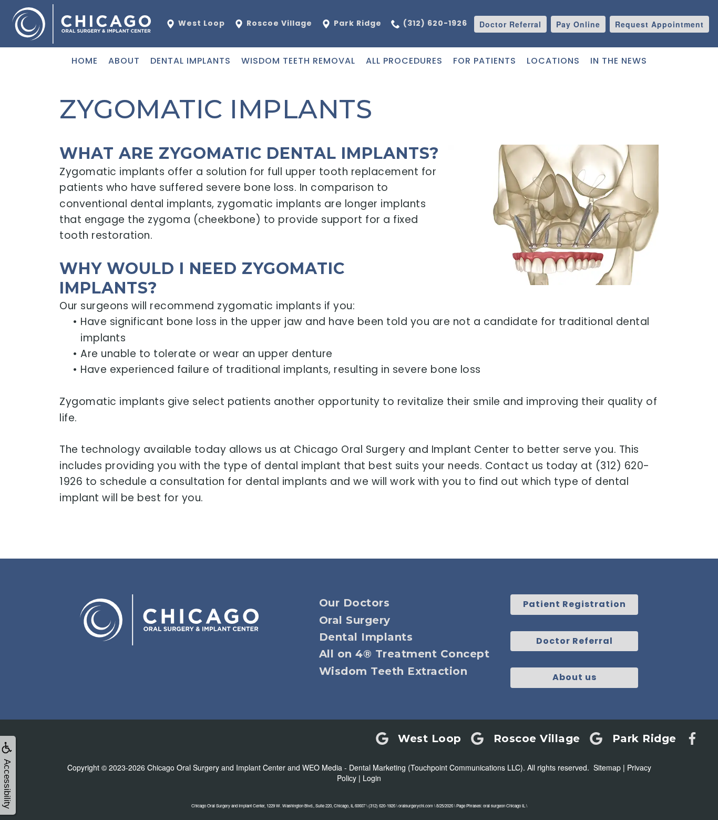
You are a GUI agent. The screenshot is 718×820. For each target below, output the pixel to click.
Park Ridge (357, 23)
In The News (618, 61)
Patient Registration (574, 604)
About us (574, 677)
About (124, 61)
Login (372, 778)
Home (84, 61)
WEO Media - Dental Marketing (354, 767)
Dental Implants (190, 61)
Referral (510, 24)
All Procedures (404, 61)
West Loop (200, 23)
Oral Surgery (355, 620)
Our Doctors (354, 602)
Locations (553, 61)
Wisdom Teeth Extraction (393, 671)
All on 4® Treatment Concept (404, 653)
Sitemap (607, 767)
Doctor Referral (574, 641)
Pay (578, 24)
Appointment (659, 24)
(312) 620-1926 (435, 23)
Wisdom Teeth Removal (298, 61)
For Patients (484, 61)
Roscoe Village (278, 23)
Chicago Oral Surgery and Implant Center (216, 767)
